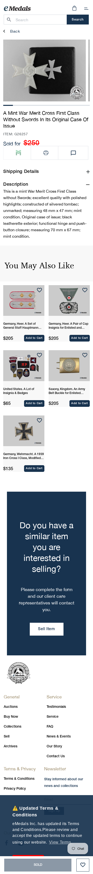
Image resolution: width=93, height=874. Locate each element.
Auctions (11, 707)
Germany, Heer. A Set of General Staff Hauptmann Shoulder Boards (20, 326)
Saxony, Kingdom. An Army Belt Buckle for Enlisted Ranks (67, 391)
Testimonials (56, 707)
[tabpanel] (44, 70)
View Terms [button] (60, 842)
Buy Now (11, 716)
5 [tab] (47, 104)
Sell (6, 736)
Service (53, 716)
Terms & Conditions (19, 779)
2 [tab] (18, 104)
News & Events (59, 736)
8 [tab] (75, 104)
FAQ (50, 726)
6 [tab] (56, 104)
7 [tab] (66, 104)
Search (78, 19)
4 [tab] (37, 104)
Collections (12, 726)
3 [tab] (27, 104)
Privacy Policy (15, 788)
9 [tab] (85, 104)
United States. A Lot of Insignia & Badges (18, 391)
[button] (86, 9)
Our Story (54, 746)
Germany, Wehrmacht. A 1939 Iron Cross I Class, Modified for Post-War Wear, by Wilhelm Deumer (23, 456)
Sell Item (46, 629)
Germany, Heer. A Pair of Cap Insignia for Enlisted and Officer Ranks (68, 326)
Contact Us (56, 756)
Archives (10, 746)
